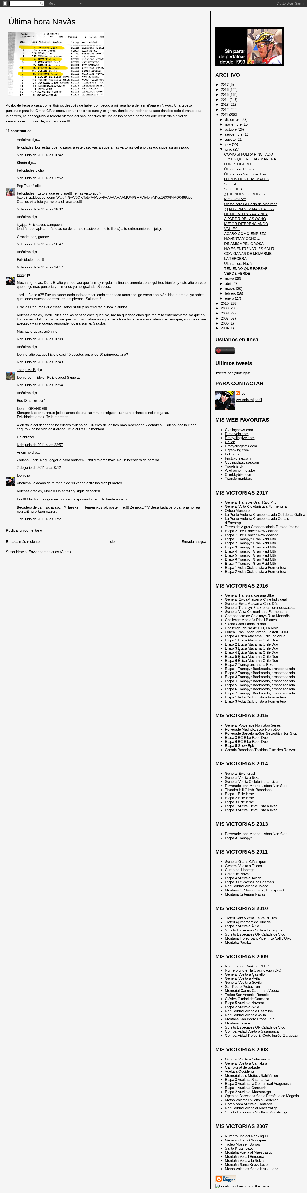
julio (228, 144)
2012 (225, 109)
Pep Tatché (25, 186)
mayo (230, 278)
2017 (225, 84)
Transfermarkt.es (238, 479)
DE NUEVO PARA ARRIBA (246, 214)
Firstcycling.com (238, 458)
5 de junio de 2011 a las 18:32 (40, 209)
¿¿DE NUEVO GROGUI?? (245, 194)
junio (229, 149)
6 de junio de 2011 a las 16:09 (40, 339)
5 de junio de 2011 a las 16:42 (40, 155)
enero (230, 298)
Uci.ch (230, 442)
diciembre (233, 119)
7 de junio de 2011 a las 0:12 (39, 468)
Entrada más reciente (23, 542)
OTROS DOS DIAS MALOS (246, 179)
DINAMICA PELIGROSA (244, 244)
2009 (225, 308)
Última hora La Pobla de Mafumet (250, 204)
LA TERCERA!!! (236, 258)
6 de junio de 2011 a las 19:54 (40, 385)
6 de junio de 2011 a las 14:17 (40, 267)
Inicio (110, 542)
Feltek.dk (232, 454)
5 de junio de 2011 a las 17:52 (40, 178)
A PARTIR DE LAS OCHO (245, 219)
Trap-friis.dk (234, 466)
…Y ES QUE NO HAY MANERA (250, 159)
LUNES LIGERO (237, 164)
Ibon (20, 275)
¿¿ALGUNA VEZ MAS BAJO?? (249, 209)
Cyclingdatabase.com (242, 462)
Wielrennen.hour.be (240, 470)
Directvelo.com (237, 434)
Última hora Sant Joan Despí (246, 174)
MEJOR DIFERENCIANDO (246, 224)
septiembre (234, 134)
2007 (225, 318)
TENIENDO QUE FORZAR (246, 269)
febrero (231, 293)
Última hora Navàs (42, 21)
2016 (225, 89)
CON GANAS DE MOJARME (248, 253)
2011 (225, 114)
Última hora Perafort (240, 169)
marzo (230, 288)
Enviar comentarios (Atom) (50, 552)
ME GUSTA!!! (235, 199)
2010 (225, 303)
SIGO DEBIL (234, 189)
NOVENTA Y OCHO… (242, 239)
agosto (230, 139)
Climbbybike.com (238, 474)
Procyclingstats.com (241, 446)
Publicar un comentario (24, 530)
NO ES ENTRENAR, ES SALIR (249, 249)
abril (228, 283)
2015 (225, 95)
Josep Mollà (26, 370)
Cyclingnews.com (239, 430)
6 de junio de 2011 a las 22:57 (40, 445)
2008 (225, 313)
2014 (225, 100)
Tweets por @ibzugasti (233, 373)
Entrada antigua (194, 542)
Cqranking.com (237, 450)
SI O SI (230, 184)
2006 (225, 323)
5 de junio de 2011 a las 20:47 (40, 244)
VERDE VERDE (237, 273)
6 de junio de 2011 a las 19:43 (40, 362)
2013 (225, 104)
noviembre (233, 124)
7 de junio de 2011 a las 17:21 (40, 519)
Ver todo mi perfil (249, 400)
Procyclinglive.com (240, 438)
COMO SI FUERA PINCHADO (248, 154)
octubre (231, 129)
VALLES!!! (232, 229)
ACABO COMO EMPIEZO (245, 234)
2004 (225, 328)
